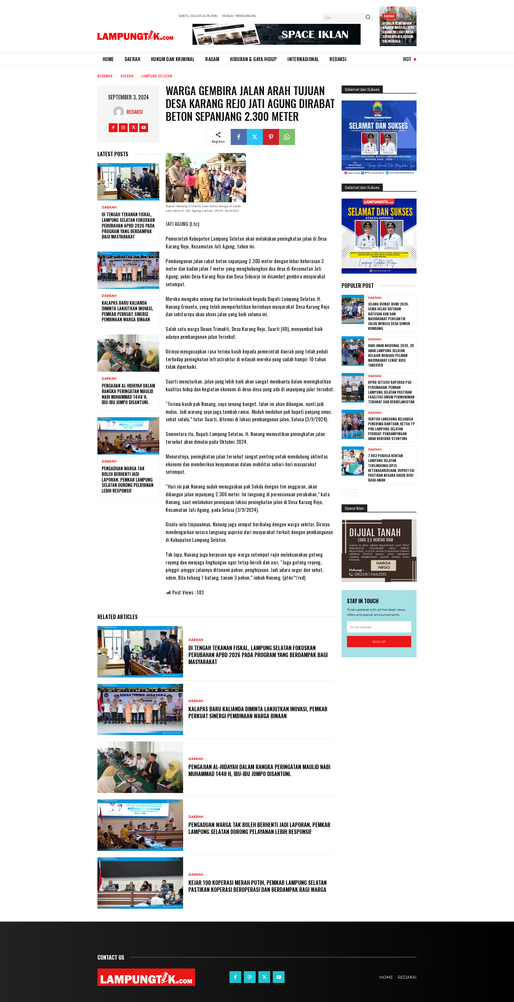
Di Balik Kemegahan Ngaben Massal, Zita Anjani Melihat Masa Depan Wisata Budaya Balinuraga (398, 32)
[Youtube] (143, 127)
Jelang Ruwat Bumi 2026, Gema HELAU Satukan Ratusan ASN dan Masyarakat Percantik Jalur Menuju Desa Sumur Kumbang (389, 316)
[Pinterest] (271, 137)
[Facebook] (113, 127)
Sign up (379, 642)
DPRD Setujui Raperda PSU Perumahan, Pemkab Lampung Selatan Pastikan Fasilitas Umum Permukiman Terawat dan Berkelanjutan (391, 391)
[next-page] (353, 492)
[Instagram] (123, 127)
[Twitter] (133, 127)
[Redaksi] (120, 111)
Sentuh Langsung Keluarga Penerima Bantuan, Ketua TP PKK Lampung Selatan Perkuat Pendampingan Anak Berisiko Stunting (391, 428)
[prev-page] (345, 492)
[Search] (368, 17)
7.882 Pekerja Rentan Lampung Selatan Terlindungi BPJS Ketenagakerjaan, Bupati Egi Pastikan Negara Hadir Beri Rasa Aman (391, 468)
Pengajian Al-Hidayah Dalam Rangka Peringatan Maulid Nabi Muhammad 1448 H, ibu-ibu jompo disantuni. (128, 393)
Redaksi (135, 111)
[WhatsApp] (287, 137)
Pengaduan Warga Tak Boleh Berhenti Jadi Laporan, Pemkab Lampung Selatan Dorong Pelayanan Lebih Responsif (127, 479)
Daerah (389, 16)
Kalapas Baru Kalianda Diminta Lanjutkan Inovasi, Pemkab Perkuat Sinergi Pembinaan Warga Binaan (127, 311)
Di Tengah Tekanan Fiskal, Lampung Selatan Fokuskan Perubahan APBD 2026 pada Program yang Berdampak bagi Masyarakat (128, 225)
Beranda (105, 76)
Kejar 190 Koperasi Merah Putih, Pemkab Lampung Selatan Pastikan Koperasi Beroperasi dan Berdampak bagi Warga (257, 885)
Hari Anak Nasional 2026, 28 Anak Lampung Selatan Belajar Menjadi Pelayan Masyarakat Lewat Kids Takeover (391, 355)
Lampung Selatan (156, 76)
